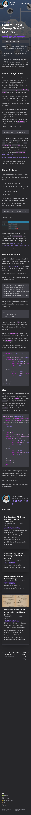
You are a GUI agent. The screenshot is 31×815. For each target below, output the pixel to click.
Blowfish (17, 810)
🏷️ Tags (4, 803)
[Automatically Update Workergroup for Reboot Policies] (15, 561)
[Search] (22, 3)
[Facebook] (18, 500)
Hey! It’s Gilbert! (12, 3)
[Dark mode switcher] (25, 3)
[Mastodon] (13, 503)
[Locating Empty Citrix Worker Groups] (15, 583)
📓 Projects (5, 798)
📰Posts (4, 793)
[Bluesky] (15, 500)
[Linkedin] (26, 500)
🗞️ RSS (4, 805)
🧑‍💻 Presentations (7, 800)
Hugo (22, 809)
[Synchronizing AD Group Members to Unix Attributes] (15, 531)
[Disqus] (15, 683)
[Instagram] (24, 500)
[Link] (13, 500)
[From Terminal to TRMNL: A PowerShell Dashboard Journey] (15, 619)
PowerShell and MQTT (15, 266)
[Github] (21, 500)
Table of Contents (12, 42)
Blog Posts (5, 22)
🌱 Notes (5, 796)
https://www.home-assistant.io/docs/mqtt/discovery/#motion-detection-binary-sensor (15, 245)
